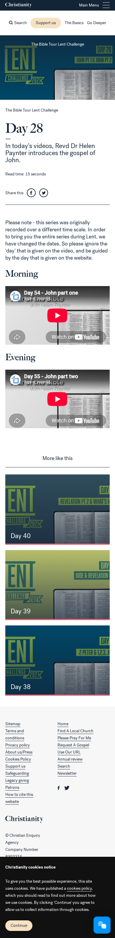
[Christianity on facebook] (59, 788)
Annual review (70, 759)
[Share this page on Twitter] (45, 192)
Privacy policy (17, 745)
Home (63, 724)
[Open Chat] (102, 925)
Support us (46, 23)
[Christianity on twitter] (67, 788)
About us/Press (18, 752)
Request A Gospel (73, 745)
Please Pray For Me (74, 738)
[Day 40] (57, 509)
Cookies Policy (18, 759)
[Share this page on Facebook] (33, 192)
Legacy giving (17, 780)
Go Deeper (96, 23)
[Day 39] (57, 585)
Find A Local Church (75, 731)
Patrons (12, 787)
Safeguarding (17, 773)
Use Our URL (69, 752)
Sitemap (12, 724)
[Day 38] (57, 660)
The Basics (74, 23)
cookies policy (79, 888)
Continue (19, 925)
